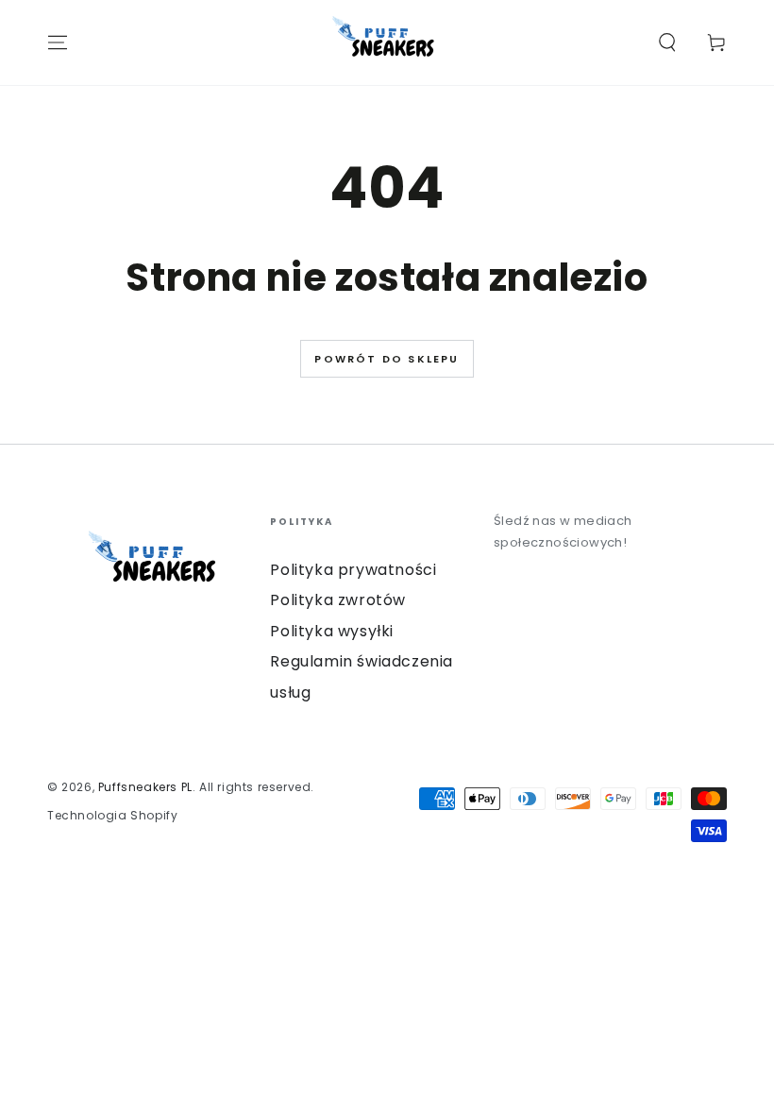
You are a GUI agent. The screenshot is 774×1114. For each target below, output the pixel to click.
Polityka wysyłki (332, 631)
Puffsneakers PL (145, 787)
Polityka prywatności (353, 570)
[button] (667, 42)
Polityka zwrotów (338, 600)
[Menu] (57, 42)
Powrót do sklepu (386, 358)
